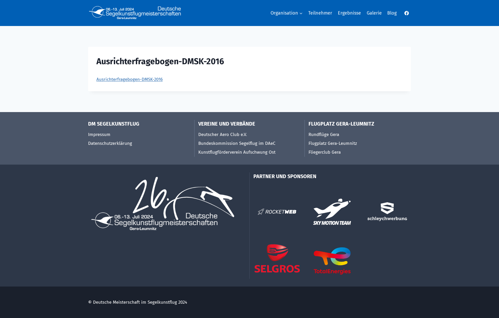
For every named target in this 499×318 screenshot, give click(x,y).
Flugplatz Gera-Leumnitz (332, 143)
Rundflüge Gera (323, 134)
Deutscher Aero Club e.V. (222, 134)
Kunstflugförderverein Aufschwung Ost (236, 152)
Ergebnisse (349, 13)
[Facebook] (406, 13)
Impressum (99, 134)
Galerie (374, 13)
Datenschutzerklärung (110, 143)
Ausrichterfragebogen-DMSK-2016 (129, 79)
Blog (392, 13)
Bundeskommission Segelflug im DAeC (236, 143)
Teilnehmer (320, 13)
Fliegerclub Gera (324, 152)
